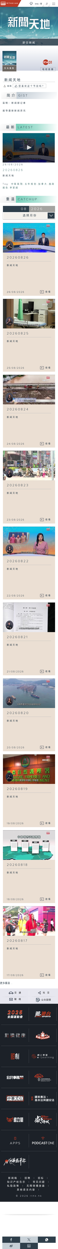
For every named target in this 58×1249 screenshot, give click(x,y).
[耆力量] (15, 1119)
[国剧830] (15, 1056)
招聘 (28, 1178)
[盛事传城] (42, 1119)
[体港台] (42, 1014)
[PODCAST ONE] (42, 1141)
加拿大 (42, 184)
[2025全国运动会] (15, 1014)
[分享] (39, 992)
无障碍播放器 (37, 1186)
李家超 (14, 188)
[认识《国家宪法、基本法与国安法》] (42, 1098)
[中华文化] (15, 1098)
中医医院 (17, 184)
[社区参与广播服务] (42, 1077)
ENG (37, 4)
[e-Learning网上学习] (42, 1056)
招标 (41, 1178)
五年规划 (31, 184)
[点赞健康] (15, 1035)
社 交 (46, 993)
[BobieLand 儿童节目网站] (42, 1035)
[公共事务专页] (15, 1077)
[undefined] (31, 3)
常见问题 (40, 1182)
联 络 (17, 999)
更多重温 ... (6, 983)
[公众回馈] (38, 999)
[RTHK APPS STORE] (15, 1141)
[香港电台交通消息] (11, 992)
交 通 (17, 993)
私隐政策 (14, 1186)
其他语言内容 (27, 1189)
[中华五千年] (15, 1162)
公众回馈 (46, 1000)
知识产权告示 (17, 1182)
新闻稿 (13, 1178)
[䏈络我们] (11, 999)
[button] (28, 147)
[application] (29, 148)
